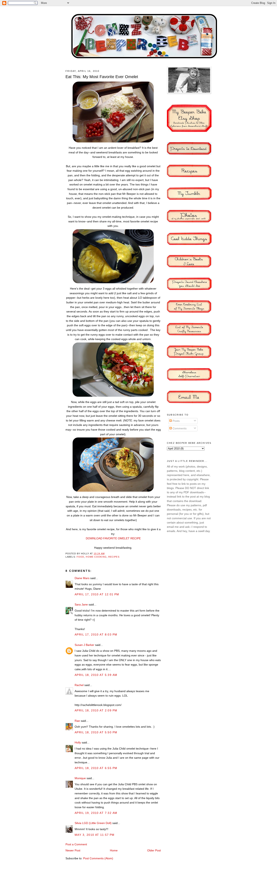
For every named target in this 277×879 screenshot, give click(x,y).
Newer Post (72, 850)
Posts (176, 420)
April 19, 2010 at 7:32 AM (96, 812)
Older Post (154, 850)
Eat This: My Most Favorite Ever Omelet (101, 76)
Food (80, 557)
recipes (113, 557)
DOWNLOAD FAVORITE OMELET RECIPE (113, 538)
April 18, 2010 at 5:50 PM (96, 732)
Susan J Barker (84, 644)
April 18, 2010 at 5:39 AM (96, 674)
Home (114, 850)
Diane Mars (82, 578)
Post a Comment (76, 844)
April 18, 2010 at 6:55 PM (96, 768)
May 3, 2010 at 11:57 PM (95, 834)
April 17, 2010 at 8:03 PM (96, 634)
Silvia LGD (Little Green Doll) (93, 823)
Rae (77, 720)
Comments (179, 428)
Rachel (79, 685)
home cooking (96, 557)
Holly (78, 742)
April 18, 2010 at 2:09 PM (96, 710)
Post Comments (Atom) (98, 858)
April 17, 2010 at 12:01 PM (97, 594)
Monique (80, 778)
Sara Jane (81, 604)
